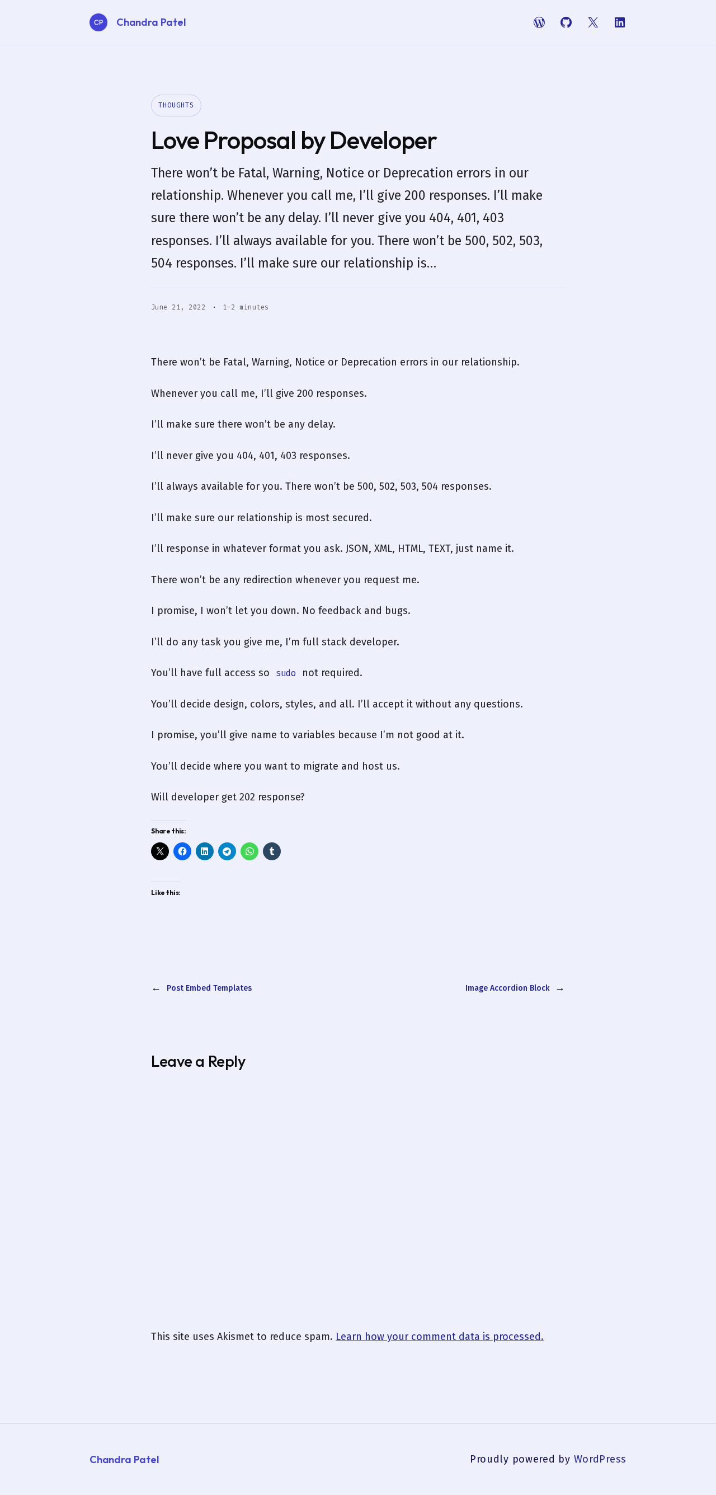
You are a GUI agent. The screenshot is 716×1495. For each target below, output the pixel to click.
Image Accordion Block (507, 988)
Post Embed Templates (209, 988)
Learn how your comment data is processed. (440, 1336)
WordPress (600, 1459)
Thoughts (176, 105)
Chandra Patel (151, 22)
